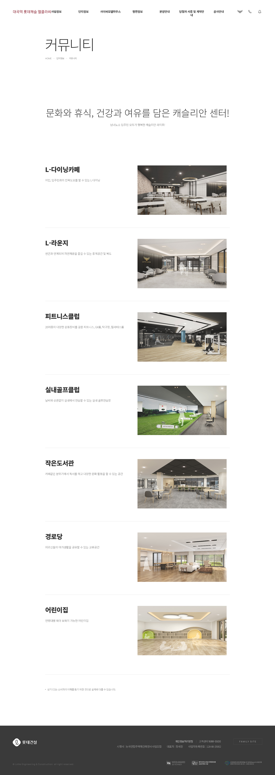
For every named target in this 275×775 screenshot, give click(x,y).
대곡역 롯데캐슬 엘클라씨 (32, 12)
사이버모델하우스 (110, 12)
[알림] (259, 11)
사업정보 (56, 12)
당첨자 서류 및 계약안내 (191, 13)
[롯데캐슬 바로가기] (240, 11)
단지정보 (83, 12)
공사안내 (219, 12)
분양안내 (164, 12)
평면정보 (137, 12)
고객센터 (210, 741)
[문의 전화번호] (249, 11)
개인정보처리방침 (184, 741)
